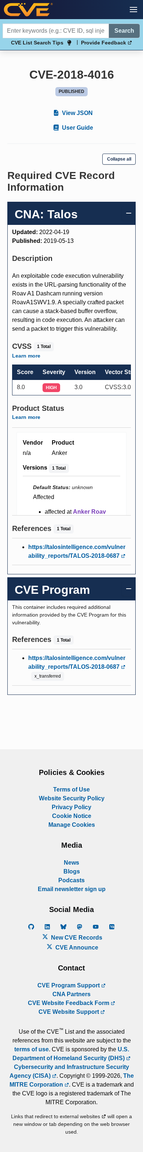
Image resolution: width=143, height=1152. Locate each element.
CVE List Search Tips (37, 43)
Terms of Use (71, 789)
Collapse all (119, 159)
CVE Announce (76, 947)
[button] (133, 9)
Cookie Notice (71, 816)
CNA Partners (71, 994)
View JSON (76, 113)
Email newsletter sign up (72, 889)
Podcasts (71, 880)
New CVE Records (76, 937)
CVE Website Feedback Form (69, 1003)
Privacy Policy (71, 807)
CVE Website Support (69, 1012)
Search (124, 31)
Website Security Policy (71, 798)
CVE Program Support (69, 985)
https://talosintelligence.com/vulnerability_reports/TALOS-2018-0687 (76, 551)
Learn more (26, 356)
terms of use (31, 1049)
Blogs (71, 871)
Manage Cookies (71, 825)
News (71, 862)
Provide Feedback (104, 43)
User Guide (76, 128)
